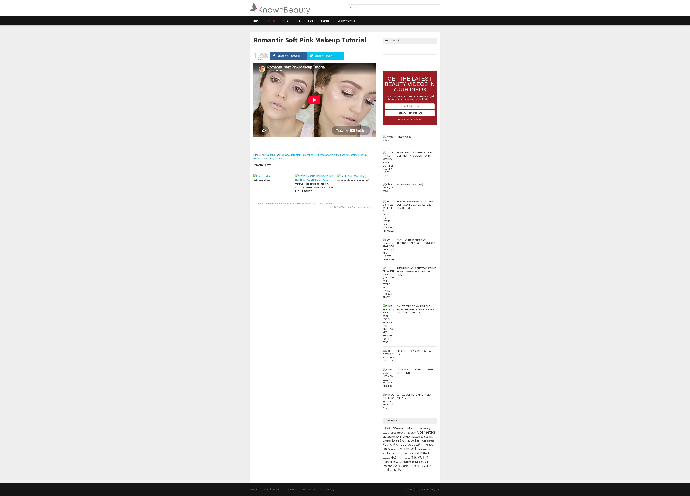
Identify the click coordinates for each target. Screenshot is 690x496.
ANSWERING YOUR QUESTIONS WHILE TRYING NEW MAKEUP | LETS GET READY (416, 271)
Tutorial (278, 158)
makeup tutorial (392, 461)
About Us (254, 489)
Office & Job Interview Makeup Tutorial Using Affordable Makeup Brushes (295, 203)
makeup (361, 154)
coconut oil (388, 432)
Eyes (395, 440)
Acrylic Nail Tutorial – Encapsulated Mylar (350, 207)
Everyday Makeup (410, 436)
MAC (393, 457)
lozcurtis (386, 458)
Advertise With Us (272, 489)
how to (412, 448)
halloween (394, 449)
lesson (415, 453)
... (383, 428)
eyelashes (426, 436)
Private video (262, 180)
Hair (386, 449)
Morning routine (411, 461)
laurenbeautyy (404, 453)
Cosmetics (426, 432)
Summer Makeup (408, 466)
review (387, 465)
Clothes (418, 428)
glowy (329, 154)
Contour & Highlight (404, 432)
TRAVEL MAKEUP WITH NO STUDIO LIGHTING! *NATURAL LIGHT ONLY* (314, 187)
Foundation (391, 444)
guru (336, 154)
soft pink (268, 158)
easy (396, 436)
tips (417, 465)
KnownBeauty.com (431, 489)
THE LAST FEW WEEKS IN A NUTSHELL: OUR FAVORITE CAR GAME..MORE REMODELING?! (416, 205)
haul (402, 449)
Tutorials (392, 469)
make (399, 458)
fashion (420, 440)
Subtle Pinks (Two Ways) (353, 180)
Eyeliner (387, 440)
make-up (406, 458)
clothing (426, 428)
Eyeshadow (407, 440)
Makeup (270, 154)
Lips (421, 453)
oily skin (424, 461)
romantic (258, 158)
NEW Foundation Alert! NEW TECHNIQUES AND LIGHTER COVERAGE (416, 241)
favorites (430, 441)
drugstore (388, 436)
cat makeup (408, 428)
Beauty (285, 154)
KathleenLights (348, 154)
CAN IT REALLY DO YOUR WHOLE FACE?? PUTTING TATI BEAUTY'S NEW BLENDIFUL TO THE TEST (415, 309)
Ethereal (320, 154)
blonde (399, 428)
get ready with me (414, 444)
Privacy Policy (327, 489)
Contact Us (291, 489)
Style (396, 465)
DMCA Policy (308, 489)
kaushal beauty (390, 453)
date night (295, 154)
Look (426, 453)
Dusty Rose (309, 154)
